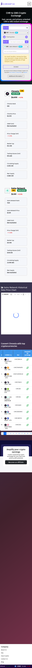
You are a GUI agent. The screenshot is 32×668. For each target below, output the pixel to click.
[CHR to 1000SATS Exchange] (28, 368)
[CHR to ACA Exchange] (28, 425)
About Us (4, 650)
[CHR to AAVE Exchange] (28, 406)
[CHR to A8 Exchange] (28, 389)
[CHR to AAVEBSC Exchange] (28, 412)
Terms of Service (12, 72)
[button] (9, 37)
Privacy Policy (19, 72)
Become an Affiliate (16, 462)
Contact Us (4, 659)
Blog (2, 662)
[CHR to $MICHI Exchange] (28, 360)
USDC (15, 666)
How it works (5, 656)
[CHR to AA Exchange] (28, 397)
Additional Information (15, 76)
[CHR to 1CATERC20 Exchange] (28, 374)
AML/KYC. (25, 72)
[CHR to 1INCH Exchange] (28, 383)
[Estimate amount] (26, 41)
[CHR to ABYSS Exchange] (28, 419)
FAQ (2, 653)
